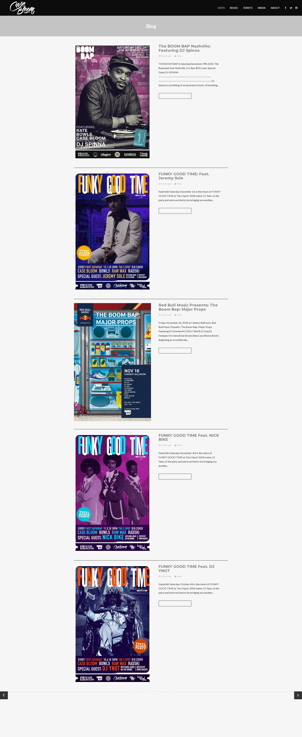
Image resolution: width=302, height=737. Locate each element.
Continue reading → (175, 96)
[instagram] (296, 8)
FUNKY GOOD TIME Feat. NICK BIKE (189, 437)
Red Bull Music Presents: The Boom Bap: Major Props (188, 307)
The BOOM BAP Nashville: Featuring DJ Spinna (185, 48)
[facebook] (285, 8)
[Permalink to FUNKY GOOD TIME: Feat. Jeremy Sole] (112, 231)
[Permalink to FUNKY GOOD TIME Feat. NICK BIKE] (112, 492)
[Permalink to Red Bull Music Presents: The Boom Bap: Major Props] (112, 362)
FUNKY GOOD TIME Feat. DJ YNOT (186, 568)
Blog (179, 56)
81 (169, 695)
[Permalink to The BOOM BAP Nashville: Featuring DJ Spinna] (112, 102)
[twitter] (291, 8)
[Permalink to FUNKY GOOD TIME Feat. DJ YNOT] (112, 624)
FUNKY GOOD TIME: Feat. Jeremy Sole (184, 176)
